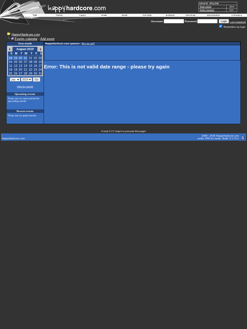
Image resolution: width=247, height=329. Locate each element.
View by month (25, 86)
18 (10, 69)
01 (30, 58)
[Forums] (147, 15)
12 (15, 65)
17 (40, 65)
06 (20, 62)
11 (10, 65)
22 (30, 69)
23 (35, 69)
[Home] (35, 15)
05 (15, 62)
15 (30, 65)
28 (25, 73)
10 (40, 62)
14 (25, 65)
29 (30, 73)
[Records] (190, 15)
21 (25, 69)
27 (20, 73)
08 (30, 62)
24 (40, 69)
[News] (59, 15)
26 (15, 73)
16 (35, 65)
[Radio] (82, 15)
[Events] (170, 15)
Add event (47, 39)
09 (35, 62)
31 (40, 73)
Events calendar (26, 39)
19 (15, 69)
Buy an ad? (88, 43)
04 (10, 62)
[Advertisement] (142, 53)
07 (25, 62)
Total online (205, 6)
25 (10, 73)
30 (35, 73)
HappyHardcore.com (26, 34)
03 (40, 58)
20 (20, 69)
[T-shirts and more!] (125, 15)
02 (35, 58)
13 (20, 65)
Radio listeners (207, 10)
